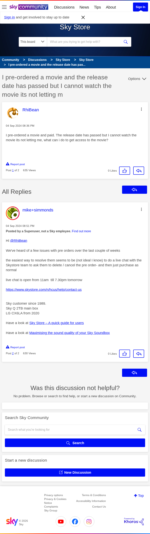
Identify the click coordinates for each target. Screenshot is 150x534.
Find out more (81, 231)
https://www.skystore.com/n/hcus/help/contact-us (44, 290)
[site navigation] (4, 7)
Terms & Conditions (94, 495)
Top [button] (141, 496)
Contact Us (99, 506)
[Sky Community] (29, 7)
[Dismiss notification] (83, 17)
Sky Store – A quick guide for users (56, 323)
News (84, 7)
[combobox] (85, 42)
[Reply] (138, 171)
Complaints (51, 506)
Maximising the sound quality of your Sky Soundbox (69, 333)
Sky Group (50, 510)
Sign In (140, 7)
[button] (141, 109)
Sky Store (75, 27)
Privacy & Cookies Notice (55, 500)
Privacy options (53, 495)
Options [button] (134, 79)
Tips (97, 7)
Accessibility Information (91, 500)
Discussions (64, 7)
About (111, 7)
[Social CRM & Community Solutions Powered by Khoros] (134, 521)
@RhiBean (18, 241)
